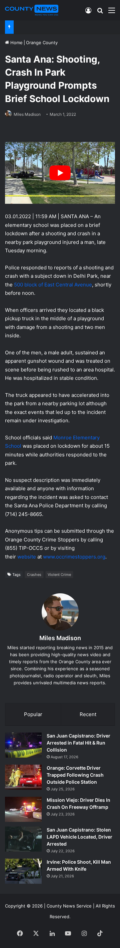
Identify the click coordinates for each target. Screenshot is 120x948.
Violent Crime (59, 574)
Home (16, 42)
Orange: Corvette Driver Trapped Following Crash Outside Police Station (75, 775)
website (26, 556)
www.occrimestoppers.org (74, 556)
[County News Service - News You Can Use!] (31, 10)
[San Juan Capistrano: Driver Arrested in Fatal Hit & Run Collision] (23, 745)
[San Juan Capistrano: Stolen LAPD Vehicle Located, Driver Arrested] (23, 839)
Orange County (42, 42)
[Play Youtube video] (60, 173)
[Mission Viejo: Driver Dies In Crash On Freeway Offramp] (23, 809)
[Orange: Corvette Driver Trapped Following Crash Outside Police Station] (23, 777)
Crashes (34, 574)
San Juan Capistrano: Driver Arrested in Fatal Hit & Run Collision (78, 743)
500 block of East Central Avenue (53, 284)
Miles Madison (27, 114)
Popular (33, 714)
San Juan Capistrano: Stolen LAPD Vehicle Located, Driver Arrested (79, 837)
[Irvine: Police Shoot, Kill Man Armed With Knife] (23, 871)
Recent (88, 714)
